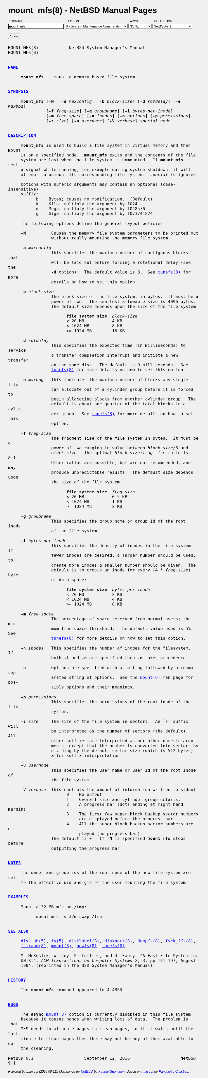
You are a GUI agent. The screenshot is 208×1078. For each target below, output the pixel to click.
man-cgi (147, 1071)
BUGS (13, 1004)
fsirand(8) (33, 945)
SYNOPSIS (18, 91)
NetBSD (87, 1071)
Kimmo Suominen (111, 1071)
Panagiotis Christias (173, 1071)
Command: (18, 21)
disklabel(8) (84, 941)
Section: (74, 21)
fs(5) (57, 941)
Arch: (136, 21)
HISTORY (17, 980)
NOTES (14, 862)
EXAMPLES (18, 897)
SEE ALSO (18, 931)
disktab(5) (33, 941)
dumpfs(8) (148, 941)
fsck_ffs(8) (179, 941)
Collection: (163, 21)
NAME (13, 67)
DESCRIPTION (22, 135)
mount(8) (150, 677)
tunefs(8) (169, 272)
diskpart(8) (118, 941)
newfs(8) (87, 945)
